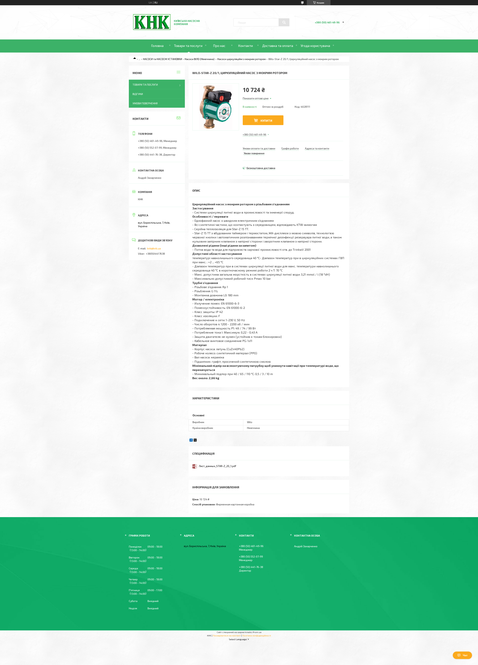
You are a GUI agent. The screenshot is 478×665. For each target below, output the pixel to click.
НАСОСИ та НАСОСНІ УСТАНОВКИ (162, 59)
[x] (195, 440)
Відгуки (138, 94)
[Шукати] (284, 22)
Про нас (219, 46)
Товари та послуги (188, 46)
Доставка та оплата (277, 46)
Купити (266, 120)
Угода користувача (315, 46)
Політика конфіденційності (256, 635)
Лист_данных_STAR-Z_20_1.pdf (217, 466)
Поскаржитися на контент (227, 635)
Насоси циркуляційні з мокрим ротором (241, 59)
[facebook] (191, 440)
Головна (157, 46)
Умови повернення (145, 103)
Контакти (245, 46)
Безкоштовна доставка (261, 168)
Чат (465, 655)
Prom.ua (257, 632)
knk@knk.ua (154, 248)
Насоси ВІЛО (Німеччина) (200, 59)
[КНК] (151, 28)
